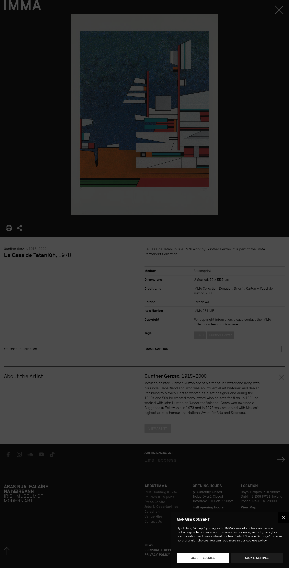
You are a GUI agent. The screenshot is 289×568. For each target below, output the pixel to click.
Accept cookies (203, 558)
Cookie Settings (257, 558)
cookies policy (256, 540)
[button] (283, 517)
